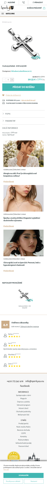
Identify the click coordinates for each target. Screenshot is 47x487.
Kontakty (23, 436)
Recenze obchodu (23, 430)
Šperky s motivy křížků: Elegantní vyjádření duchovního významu (21, 219)
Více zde (6, 469)
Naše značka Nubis (23, 427)
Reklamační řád (23, 415)
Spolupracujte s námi (23, 395)
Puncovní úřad (23, 446)
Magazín (23, 398)
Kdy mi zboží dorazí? (28, 100)
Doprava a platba (23, 402)
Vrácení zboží (23, 408)
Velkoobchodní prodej (23, 443)
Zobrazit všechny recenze (29, 326)
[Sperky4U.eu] (7, 8)
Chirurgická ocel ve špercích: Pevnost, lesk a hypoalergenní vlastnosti (21, 264)
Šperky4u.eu (7, 22)
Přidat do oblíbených (13, 95)
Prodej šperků (23, 423)
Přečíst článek (8, 182)
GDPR (23, 433)
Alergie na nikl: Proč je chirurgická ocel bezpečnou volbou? (20, 174)
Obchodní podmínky (23, 411)
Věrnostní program (23, 405)
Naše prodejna (23, 440)
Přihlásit (38, 2)
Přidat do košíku (24, 87)
